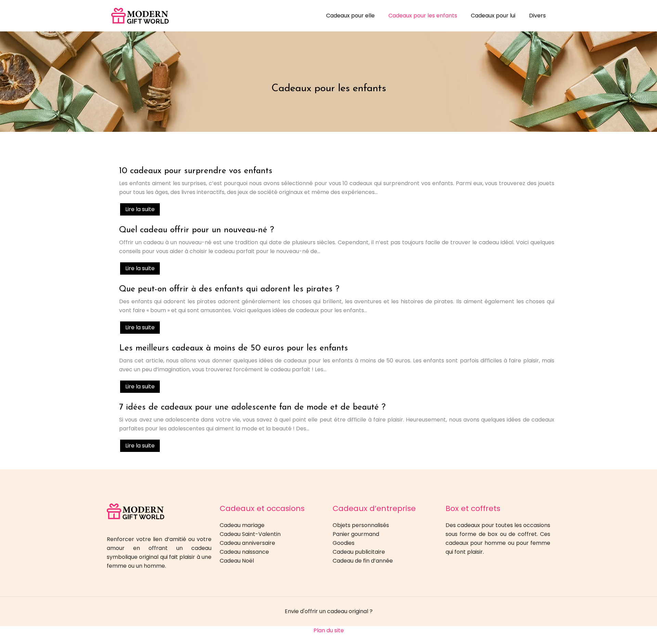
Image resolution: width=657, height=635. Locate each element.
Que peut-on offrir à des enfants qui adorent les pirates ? (229, 289)
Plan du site (328, 630)
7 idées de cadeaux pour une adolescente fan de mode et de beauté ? (252, 407)
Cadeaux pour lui (493, 15)
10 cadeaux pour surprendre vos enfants (195, 171)
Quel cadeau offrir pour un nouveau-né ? (196, 230)
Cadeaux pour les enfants (422, 15)
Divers (537, 15)
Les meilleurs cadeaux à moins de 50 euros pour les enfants (233, 348)
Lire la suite (140, 209)
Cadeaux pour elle (350, 15)
